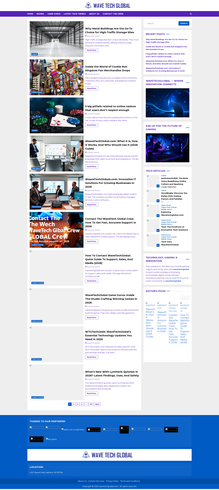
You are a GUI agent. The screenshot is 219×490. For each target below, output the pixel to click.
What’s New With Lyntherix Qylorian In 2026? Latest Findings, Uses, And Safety (56, 382)
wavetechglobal (173, 281)
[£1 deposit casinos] (54, 430)
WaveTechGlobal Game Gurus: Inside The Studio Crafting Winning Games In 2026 (56, 306)
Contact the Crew (113, 14)
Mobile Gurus (166, 209)
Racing (40, 14)
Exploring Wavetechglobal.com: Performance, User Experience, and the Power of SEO (153, 211)
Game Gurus (53, 14)
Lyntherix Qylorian (93, 74)
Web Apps (36, 168)
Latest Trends (37, 245)
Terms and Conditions (130, 481)
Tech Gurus (36, 207)
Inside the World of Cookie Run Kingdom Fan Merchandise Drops (56, 77)
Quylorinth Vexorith (93, 36)
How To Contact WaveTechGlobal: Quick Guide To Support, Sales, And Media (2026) (56, 268)
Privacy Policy (112, 481)
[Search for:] (162, 23)
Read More (92, 49)
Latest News (37, 92)
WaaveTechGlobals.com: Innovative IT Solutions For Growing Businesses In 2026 (56, 192)
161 (91, 404)
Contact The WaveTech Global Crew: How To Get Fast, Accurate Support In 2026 (56, 230)
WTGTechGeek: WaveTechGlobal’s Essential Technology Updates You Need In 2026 (56, 344)
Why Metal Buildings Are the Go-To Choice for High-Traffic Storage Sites (56, 39)
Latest (34, 54)
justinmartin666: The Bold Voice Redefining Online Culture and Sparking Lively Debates (153, 181)
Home (30, 14)
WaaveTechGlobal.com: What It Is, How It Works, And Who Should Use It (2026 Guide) (56, 153)
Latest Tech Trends (75, 14)
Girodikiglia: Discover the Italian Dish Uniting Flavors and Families (153, 196)
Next (97, 404)
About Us (94, 14)
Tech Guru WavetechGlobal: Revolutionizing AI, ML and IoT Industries (153, 240)
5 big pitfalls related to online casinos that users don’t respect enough (56, 115)
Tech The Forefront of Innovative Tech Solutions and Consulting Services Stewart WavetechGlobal (153, 225)
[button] (191, 14)
